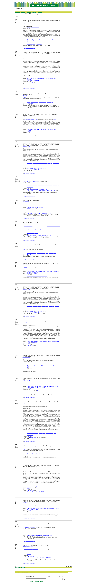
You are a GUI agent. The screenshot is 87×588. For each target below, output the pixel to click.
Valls (38, 80)
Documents (44, 386)
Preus (54, 163)
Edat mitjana (29, 39)
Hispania (25, 267)
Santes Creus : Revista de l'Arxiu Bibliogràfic (31, 181)
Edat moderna (42, 387)
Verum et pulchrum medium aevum (33, 27)
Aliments (33, 453)
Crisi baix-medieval (43, 163)
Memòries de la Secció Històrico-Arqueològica (34, 407)
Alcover (28, 80)
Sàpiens (25, 382)
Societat (28, 40)
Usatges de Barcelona (50, 386)
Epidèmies (34, 253)
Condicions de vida (41, 185)
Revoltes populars (42, 433)
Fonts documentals (30, 386)
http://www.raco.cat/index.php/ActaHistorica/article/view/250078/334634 (39, 513)
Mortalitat (57, 163)
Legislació (32, 387)
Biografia (41, 207)
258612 (25, 97)
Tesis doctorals (29, 163)
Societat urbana (33, 40)
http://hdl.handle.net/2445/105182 (32, 85)
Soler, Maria (39, 44)
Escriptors (46, 486)
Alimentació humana (42, 102)
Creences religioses (56, 185)
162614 (25, 449)
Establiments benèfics (55, 341)
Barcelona (29, 131)
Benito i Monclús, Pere (31, 168)
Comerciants (40, 271)
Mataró (28, 233)
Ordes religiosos (34, 185)
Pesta (38, 253)
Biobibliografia (41, 486)
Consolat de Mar (46, 129)
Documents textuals (38, 386)
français (68, 0)
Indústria (57, 39)
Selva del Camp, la (33, 80)
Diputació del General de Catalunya (33, 508)
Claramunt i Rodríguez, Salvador (28, 546)
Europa (31, 187)
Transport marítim (49, 271)
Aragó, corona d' (34, 533)
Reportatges (44, 382)
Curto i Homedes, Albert (26, 357)
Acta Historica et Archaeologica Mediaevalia (31, 119)
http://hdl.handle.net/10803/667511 (33, 169)
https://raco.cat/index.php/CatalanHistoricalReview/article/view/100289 (39, 213)
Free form (70, 572)
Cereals (55, 433)
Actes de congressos (31, 486)
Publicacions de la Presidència (29, 470)
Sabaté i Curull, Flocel (31, 44)
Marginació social (44, 341)
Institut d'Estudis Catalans (31, 209)
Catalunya (29, 41)
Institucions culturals (30, 207)
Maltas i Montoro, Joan (26, 289)
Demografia (57, 306)
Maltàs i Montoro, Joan (26, 146)
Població (39, 306)
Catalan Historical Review (28, 204)
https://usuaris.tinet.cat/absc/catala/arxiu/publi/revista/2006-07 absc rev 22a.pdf (41, 190)
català (71, 0)
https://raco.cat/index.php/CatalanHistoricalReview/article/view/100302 (39, 235)
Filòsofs (50, 486)
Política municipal (44, 365)
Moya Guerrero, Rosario (26, 55)
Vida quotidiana (50, 78)
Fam (53, 306)
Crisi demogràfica (45, 306)
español (65, 0)
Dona (40, 341)
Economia (41, 39)
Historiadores (37, 207)
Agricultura (45, 39)
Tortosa (28, 367)
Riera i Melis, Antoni (26, 23)
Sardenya (29, 273)
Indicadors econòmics (35, 164)
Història (54, 119)
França (28, 187)
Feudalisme (36, 433)
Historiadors (29, 551)
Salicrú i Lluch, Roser (31, 208)
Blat (36, 365)
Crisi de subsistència (49, 433)
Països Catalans (30, 103)
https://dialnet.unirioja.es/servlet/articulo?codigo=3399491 (37, 189)
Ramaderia (50, 39)
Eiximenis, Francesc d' (31, 487)
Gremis (38, 40)
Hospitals (28, 102)
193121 (25, 249)
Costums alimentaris (48, 185)
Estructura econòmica (30, 78)
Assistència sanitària (34, 102)
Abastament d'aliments (31, 365)
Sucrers (55, 253)
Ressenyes (29, 271)
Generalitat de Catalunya (31, 491)
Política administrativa (34, 509)
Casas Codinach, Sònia (26, 380)
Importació (51, 253)
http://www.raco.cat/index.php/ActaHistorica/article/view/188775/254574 (39, 557)
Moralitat (49, 341)
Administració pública (50, 508)
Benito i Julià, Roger (26, 322)
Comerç (53, 39)
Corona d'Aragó (34, 271)
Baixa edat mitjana (35, 39)
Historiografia (50, 163)
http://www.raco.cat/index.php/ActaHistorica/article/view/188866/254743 (39, 535)
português (62, 0)
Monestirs (29, 185)
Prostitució (36, 341)
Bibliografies (39, 551)
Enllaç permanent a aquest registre (29, 48)
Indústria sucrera (42, 253)
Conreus (39, 365)
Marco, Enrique (40, 390)
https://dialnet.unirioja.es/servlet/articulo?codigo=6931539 (37, 276)
